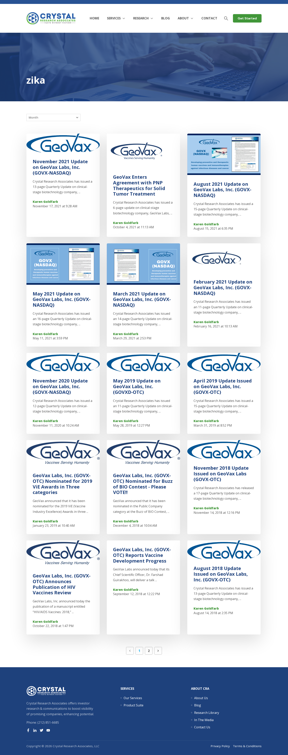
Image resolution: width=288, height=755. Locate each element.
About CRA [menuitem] (200, 688)
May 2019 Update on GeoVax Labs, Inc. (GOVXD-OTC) (137, 386)
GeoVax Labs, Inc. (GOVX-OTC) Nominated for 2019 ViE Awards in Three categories (62, 483)
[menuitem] (133, 698)
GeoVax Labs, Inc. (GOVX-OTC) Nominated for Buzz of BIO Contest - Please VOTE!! (143, 483)
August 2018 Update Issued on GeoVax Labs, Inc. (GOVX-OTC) (221, 574)
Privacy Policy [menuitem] (220, 746)
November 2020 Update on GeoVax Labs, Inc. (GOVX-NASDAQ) (60, 386)
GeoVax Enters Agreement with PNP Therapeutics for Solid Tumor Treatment (139, 185)
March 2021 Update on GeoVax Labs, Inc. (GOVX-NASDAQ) (142, 299)
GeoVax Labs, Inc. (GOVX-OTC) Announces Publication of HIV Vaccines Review (62, 584)
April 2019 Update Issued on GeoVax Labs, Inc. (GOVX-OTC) (223, 386)
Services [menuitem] (127, 688)
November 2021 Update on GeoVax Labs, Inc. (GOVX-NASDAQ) (60, 167)
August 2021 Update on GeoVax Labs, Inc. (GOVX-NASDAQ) (222, 189)
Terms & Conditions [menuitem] (247, 746)
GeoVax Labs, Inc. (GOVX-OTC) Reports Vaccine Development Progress (142, 555)
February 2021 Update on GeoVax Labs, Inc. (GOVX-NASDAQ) (223, 287)
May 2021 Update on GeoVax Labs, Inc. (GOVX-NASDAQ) (62, 299)
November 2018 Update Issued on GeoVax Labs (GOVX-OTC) (221, 473)
